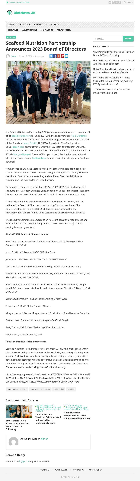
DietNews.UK (73, 477)
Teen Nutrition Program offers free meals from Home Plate (77, 415)
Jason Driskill (30, 143)
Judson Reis (18, 146)
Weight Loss (40, 24)
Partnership (59, 389)
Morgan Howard (22, 154)
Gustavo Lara (39, 158)
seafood (71, 389)
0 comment (39, 56)
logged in (24, 461)
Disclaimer (13, 30)
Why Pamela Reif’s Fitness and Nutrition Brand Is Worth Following (17, 425)
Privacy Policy (64, 30)
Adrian (13, 56)
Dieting (11, 24)
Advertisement (29, 30)
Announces (13, 389)
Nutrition (24, 24)
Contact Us (47, 30)
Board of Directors (21, 135)
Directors (35, 389)
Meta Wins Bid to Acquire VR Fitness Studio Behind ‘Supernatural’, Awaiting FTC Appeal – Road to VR (113, 81)
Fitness (55, 24)
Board (24, 389)
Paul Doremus (79, 135)
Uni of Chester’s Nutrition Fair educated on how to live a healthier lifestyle (48, 418)
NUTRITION (46, 389)
